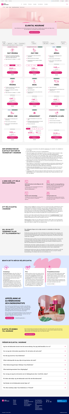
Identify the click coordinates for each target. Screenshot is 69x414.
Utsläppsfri (52, 43)
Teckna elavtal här (29, 334)
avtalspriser (47, 149)
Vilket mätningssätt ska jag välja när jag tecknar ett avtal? (19, 360)
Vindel (51, 209)
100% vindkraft (45, 43)
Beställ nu (12, 72)
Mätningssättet (27, 219)
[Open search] (67, 4)
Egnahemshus (10, 43)
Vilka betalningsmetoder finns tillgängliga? (15, 369)
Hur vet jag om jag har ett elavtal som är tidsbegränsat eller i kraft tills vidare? (25, 374)
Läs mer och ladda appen (51, 189)
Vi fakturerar (29, 170)
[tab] (7, 65)
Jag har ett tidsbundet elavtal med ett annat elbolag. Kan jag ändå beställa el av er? (27, 346)
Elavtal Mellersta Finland (15, 7)
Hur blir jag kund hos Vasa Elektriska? (14, 355)
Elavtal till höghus (9, 318)
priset (33, 206)
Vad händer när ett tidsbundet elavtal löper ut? (16, 383)
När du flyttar (29, 160)
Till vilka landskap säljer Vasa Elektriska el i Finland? (18, 388)
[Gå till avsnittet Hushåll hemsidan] (4, 4)
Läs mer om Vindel (50, 283)
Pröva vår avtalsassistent (29, 189)
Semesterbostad (22, 43)
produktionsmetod (55, 215)
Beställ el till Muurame (34, 32)
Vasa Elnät (59, 400)
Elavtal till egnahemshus (20, 318)
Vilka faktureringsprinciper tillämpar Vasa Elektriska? (18, 365)
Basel (47, 209)
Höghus (4, 43)
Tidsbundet (34, 43)
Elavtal (10, 7)
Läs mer (12, 74)
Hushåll (7, 7)
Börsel (49, 210)
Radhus (15, 43)
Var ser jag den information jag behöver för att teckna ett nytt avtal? (22, 351)
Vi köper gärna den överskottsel (33, 167)
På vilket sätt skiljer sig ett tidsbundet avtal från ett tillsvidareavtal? (22, 378)
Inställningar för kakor (63, 412)
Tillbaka (4, 7)
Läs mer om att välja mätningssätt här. (51, 154)
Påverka (44, 209)
